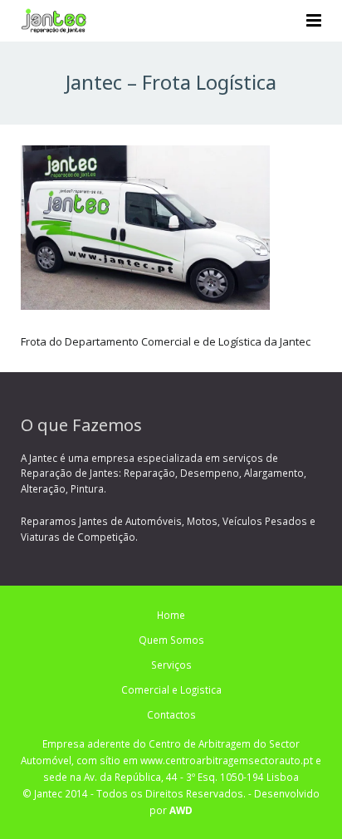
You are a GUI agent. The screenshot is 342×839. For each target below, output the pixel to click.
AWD (181, 810)
